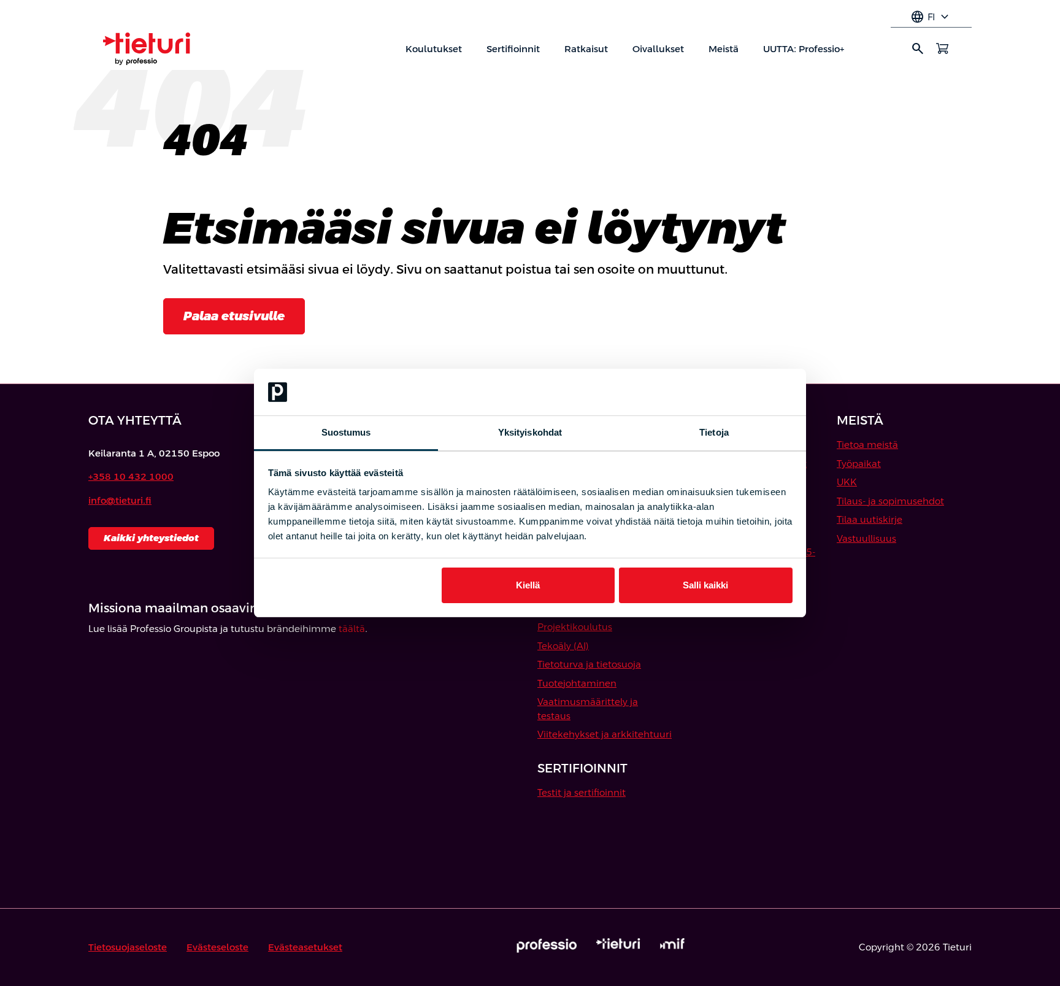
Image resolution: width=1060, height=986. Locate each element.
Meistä (724, 49)
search (917, 48)
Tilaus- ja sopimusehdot (890, 501)
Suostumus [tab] (346, 432)
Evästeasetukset (305, 947)
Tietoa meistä (867, 444)
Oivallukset (658, 49)
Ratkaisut (586, 49)
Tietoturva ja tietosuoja (589, 664)
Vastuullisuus (866, 538)
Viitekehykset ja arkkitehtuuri (604, 734)
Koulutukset (433, 49)
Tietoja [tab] (714, 432)
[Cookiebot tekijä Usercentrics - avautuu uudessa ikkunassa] (739, 392)
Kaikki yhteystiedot (151, 538)
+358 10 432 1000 (131, 476)
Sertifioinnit (513, 49)
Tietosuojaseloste (127, 947)
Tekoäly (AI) (563, 646)
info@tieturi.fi (120, 500)
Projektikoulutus (574, 627)
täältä (352, 628)
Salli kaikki (705, 585)
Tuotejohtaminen (576, 683)
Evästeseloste (217, 947)
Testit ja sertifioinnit (581, 792)
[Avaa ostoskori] (942, 48)
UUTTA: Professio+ (803, 49)
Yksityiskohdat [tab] (530, 432)
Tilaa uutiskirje (869, 519)
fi (931, 17)
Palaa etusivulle (234, 316)
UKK (847, 482)
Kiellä (528, 585)
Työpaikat (859, 463)
